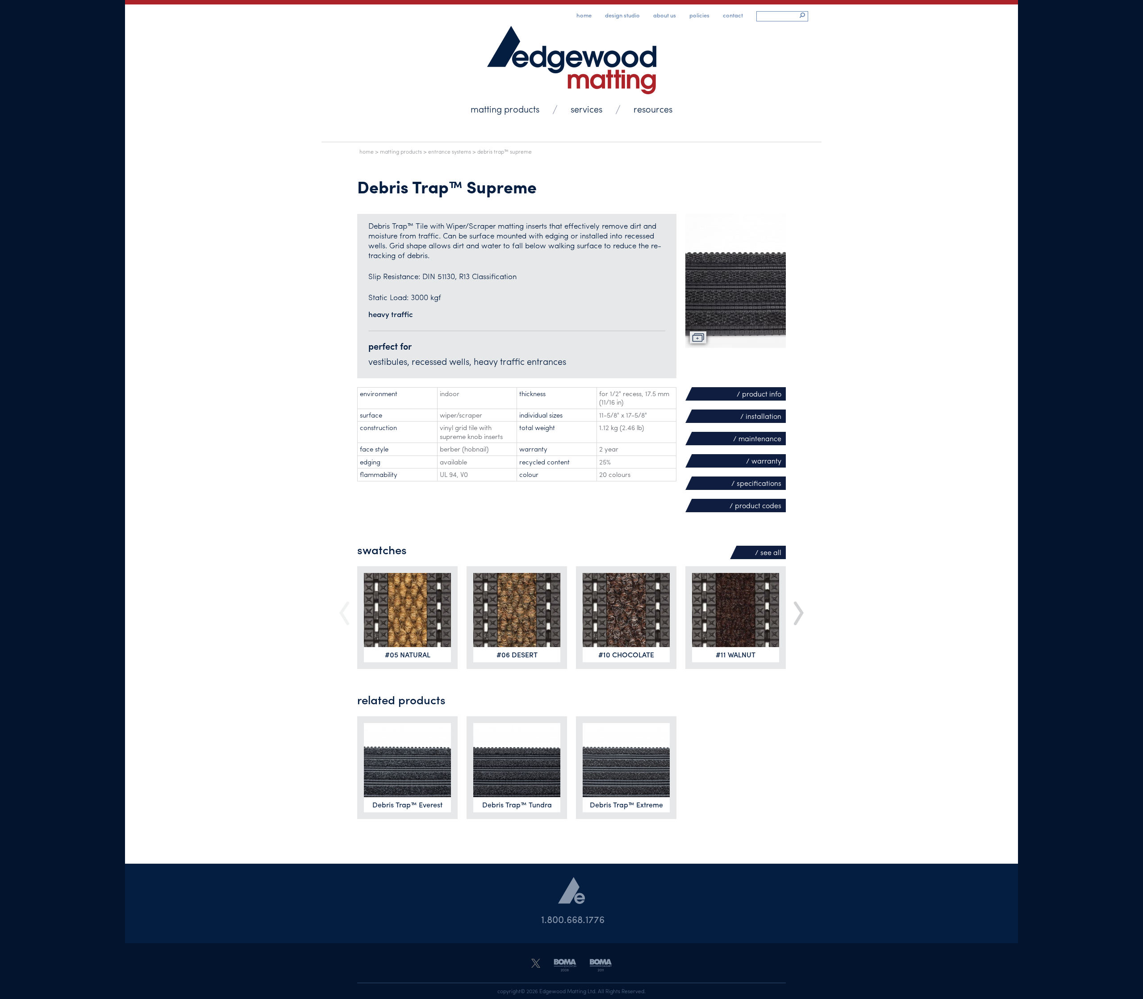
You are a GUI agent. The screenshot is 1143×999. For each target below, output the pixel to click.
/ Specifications (756, 483)
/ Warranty (763, 461)
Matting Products (505, 109)
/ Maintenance (757, 438)
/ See (768, 552)
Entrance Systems (449, 151)
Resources (653, 109)
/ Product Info (759, 394)
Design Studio (622, 15)
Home (584, 15)
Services (586, 109)
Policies (699, 15)
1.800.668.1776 (573, 919)
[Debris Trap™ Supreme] (735, 281)
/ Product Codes (755, 505)
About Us (664, 15)
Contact (733, 15)
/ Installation (760, 416)
